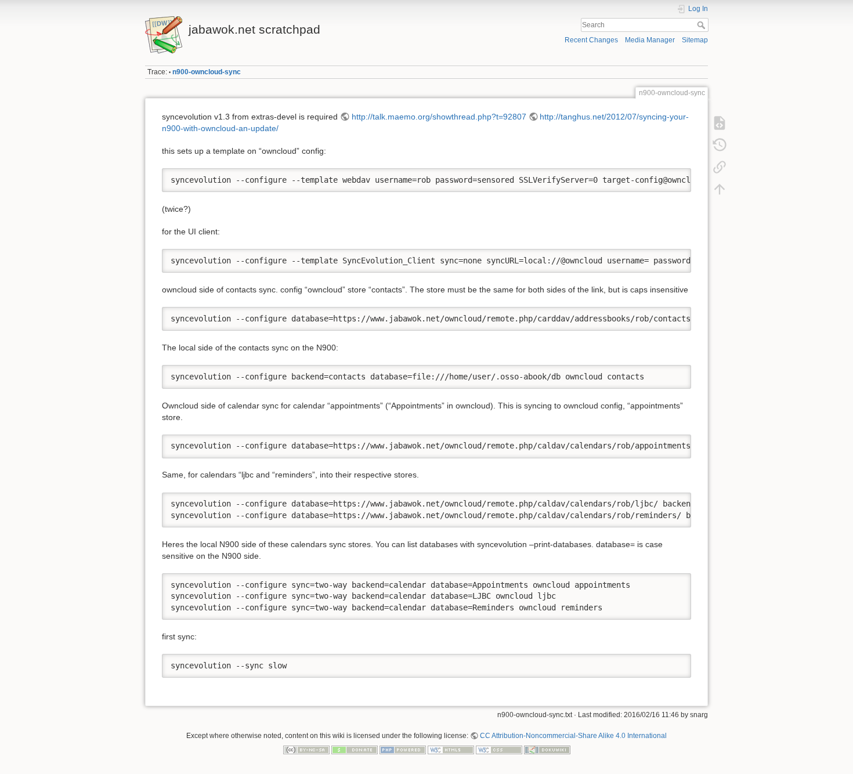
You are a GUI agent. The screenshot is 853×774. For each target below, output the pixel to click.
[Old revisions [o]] (719, 145)
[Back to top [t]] (719, 189)
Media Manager (650, 40)
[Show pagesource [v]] (719, 123)
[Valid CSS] (499, 750)
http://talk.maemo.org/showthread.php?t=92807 (439, 116)
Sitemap (695, 40)
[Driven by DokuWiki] (547, 750)
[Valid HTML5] (451, 750)
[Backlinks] (719, 167)
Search (702, 25)
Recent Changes (591, 40)
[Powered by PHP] (402, 750)
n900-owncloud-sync (206, 72)
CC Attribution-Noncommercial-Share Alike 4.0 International (573, 736)
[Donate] (354, 750)
